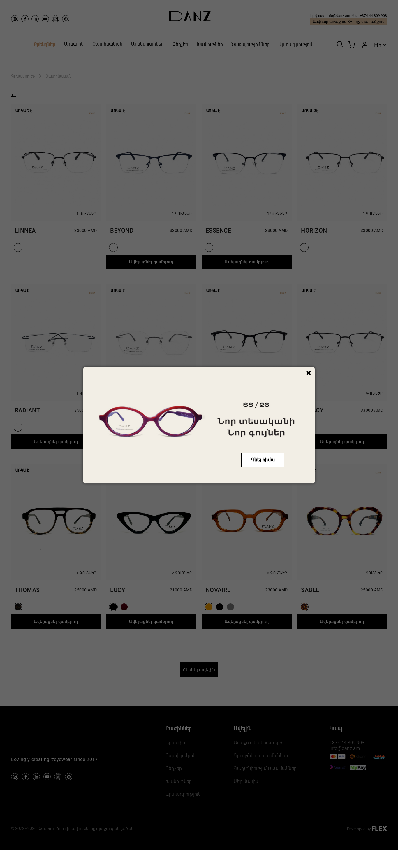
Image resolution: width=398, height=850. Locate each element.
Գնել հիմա (263, 459)
